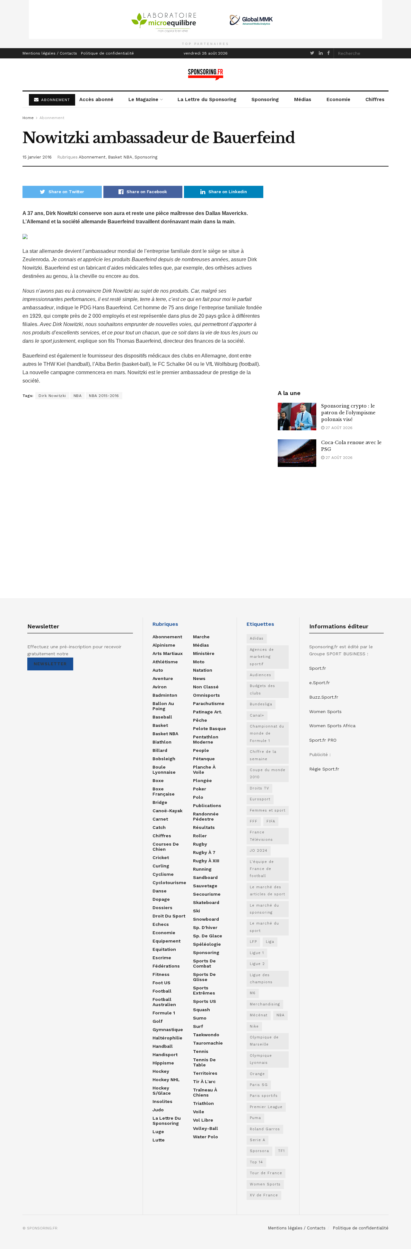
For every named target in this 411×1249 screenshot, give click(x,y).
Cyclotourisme (169, 882)
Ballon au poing (163, 706)
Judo (158, 1109)
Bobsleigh (164, 758)
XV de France (264, 1195)
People (201, 750)
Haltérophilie (167, 1037)
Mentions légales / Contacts (49, 53)
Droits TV (259, 788)
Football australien (164, 1002)
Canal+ (257, 715)
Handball (163, 1046)
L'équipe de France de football (262, 869)
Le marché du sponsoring (264, 909)
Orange (257, 1074)
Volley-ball (205, 1128)
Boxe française (164, 791)
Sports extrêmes (204, 990)
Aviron (160, 686)
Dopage (161, 899)
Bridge (160, 802)
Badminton (165, 695)
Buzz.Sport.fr (323, 697)
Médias (302, 99)
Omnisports (206, 695)
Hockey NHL (166, 1079)
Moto (199, 661)
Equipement (166, 940)
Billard (160, 750)
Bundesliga (261, 704)
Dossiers (162, 907)
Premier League (266, 1107)
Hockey (161, 1071)
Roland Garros (265, 1129)
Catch (159, 827)
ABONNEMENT (54, 100)
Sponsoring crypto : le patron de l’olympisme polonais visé (348, 412)
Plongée (202, 780)
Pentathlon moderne (205, 739)
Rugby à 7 (204, 852)
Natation (202, 670)
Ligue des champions (261, 978)
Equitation (164, 949)
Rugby (200, 844)
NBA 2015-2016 (104, 395)
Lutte (159, 1139)
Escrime (162, 957)
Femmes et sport (267, 810)
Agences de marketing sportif (262, 657)
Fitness (161, 974)
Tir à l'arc (204, 1081)
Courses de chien (166, 846)
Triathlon (203, 1103)
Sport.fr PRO (323, 740)
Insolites (162, 1101)
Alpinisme (164, 645)
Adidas (257, 638)
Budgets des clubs (262, 689)
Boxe (158, 780)
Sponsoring (265, 99)
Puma (255, 1118)
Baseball (162, 716)
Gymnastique (168, 1029)
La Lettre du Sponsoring (207, 99)
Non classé (206, 686)
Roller (200, 835)
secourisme (207, 894)
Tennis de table (204, 1062)
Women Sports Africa (332, 725)
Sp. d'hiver (205, 927)
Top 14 (256, 1162)
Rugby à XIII (206, 860)
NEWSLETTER (50, 663)
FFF (254, 821)
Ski (196, 910)
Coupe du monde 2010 (267, 773)
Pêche (200, 720)
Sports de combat (204, 963)
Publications (207, 805)
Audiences (260, 675)
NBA (78, 395)
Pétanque (204, 758)
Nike (254, 1026)
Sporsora (259, 1151)
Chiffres (374, 99)
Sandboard (205, 877)
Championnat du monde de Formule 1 (267, 733)
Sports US (204, 1001)
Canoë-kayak (167, 810)
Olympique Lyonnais (261, 1059)
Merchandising (265, 1004)
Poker (199, 788)
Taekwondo (206, 1034)
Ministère (203, 653)
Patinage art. (207, 711)
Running (202, 869)
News (199, 678)
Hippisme (163, 1062)
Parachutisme (208, 703)
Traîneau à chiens (205, 1092)
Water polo (205, 1136)
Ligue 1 (257, 953)
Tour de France (266, 1173)
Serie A (257, 1140)
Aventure (163, 678)
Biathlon (162, 742)
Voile (198, 1111)
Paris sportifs (264, 1096)
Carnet (160, 819)
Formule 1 (164, 1012)
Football (162, 991)
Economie (338, 99)
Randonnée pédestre (206, 816)
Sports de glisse (204, 977)
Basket (160, 725)
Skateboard (206, 902)
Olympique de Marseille (264, 1041)
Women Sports (265, 1184)
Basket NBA (120, 157)
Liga (270, 942)
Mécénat (258, 1015)
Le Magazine (143, 99)
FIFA (271, 821)
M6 (253, 993)
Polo (198, 797)
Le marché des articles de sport (267, 890)
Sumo (199, 1018)
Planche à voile (204, 769)
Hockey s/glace (162, 1090)
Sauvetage (205, 885)
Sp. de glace (207, 935)
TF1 (281, 1151)
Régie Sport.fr (324, 768)
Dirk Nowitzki (52, 395)
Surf (198, 1026)
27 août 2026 (338, 428)
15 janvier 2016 (37, 157)
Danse (160, 890)
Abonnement (51, 118)
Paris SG (259, 1085)
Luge (158, 1131)
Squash (201, 1009)
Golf (157, 1021)
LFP (253, 942)
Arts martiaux (168, 653)
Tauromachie (208, 1043)
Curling (161, 865)
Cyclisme (163, 874)
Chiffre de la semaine (263, 755)
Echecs (161, 924)
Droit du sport (169, 915)
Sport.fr (317, 668)
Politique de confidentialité (107, 53)
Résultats (204, 827)
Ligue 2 (257, 964)
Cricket (161, 857)
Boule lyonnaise (164, 769)
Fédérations (166, 966)
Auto (158, 670)
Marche (201, 636)
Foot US (162, 982)
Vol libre (203, 1120)
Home (28, 118)
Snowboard (206, 919)
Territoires (205, 1073)
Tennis (200, 1051)
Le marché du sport (264, 927)
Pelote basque (209, 728)
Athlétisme (165, 661)
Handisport (165, 1054)
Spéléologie (207, 944)
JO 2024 (258, 850)
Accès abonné (96, 99)
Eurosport (260, 799)
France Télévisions (261, 835)
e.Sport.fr (319, 682)
